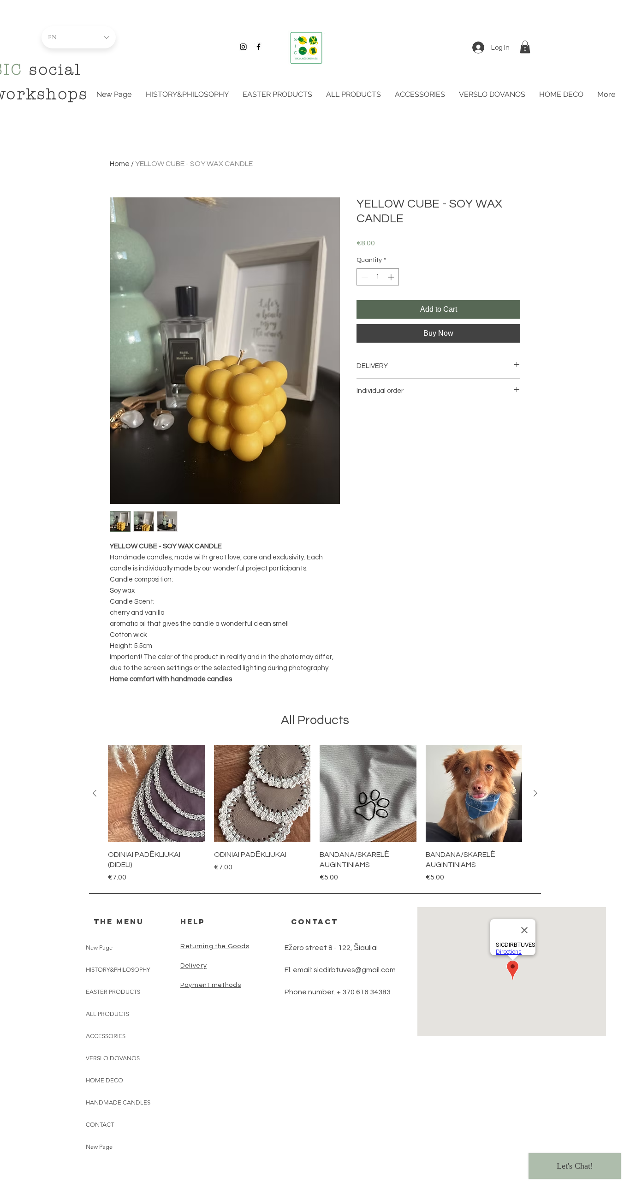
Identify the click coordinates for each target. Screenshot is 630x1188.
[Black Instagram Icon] (243, 46)
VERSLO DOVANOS (113, 1058)
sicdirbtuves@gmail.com (355, 970)
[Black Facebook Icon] (258, 46)
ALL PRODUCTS (107, 1013)
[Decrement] (363, 277)
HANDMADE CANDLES (118, 1102)
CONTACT (100, 1124)
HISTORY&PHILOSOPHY (118, 969)
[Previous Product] (94, 793)
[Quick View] (156, 793)
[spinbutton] (377, 277)
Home (120, 163)
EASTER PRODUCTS (113, 991)
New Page (99, 947)
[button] (525, 47)
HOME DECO (104, 1080)
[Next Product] (535, 793)
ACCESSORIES (105, 1036)
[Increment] (392, 277)
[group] (315, 814)
